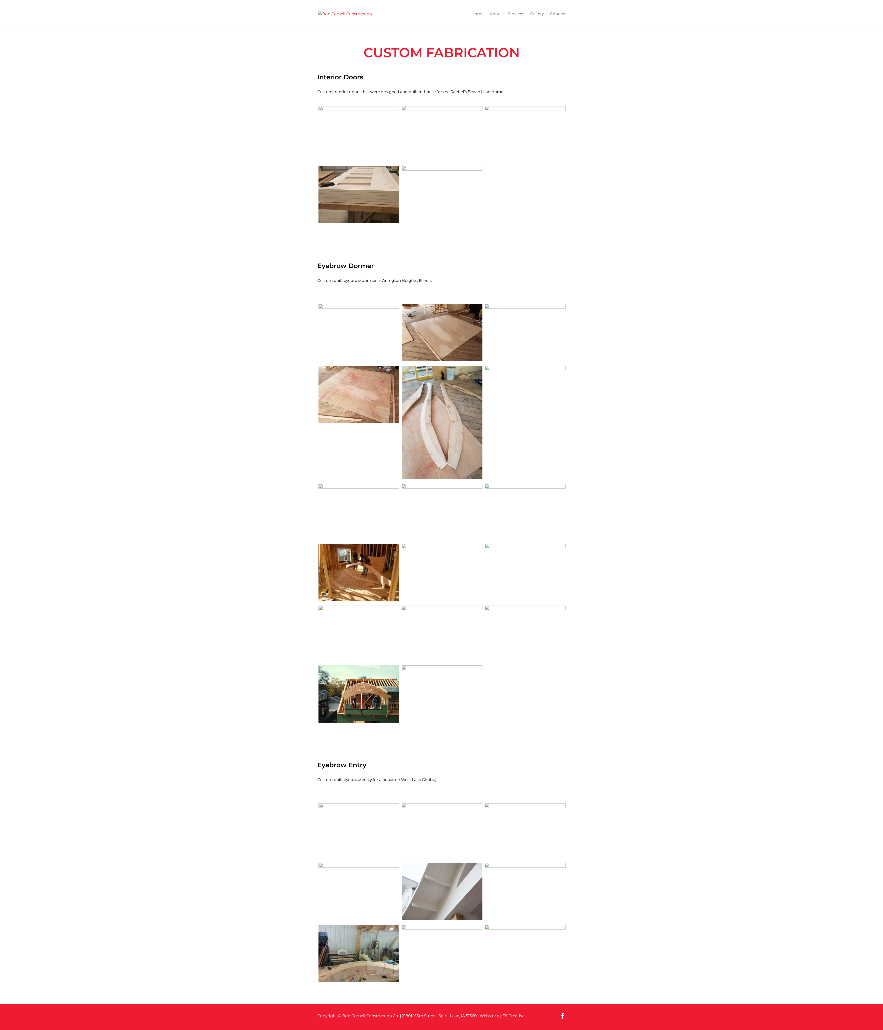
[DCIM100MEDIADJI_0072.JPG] (525, 634)
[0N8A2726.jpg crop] (525, 891)
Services (516, 14)
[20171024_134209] (442, 333)
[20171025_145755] (442, 512)
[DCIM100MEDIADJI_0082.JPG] (442, 694)
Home (477, 14)
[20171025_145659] (358, 512)
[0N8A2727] (358, 891)
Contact (558, 14)
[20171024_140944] (358, 395)
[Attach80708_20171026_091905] (525, 953)
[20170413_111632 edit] (442, 134)
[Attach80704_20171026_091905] (358, 954)
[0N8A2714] (358, 832)
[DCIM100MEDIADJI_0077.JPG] (358, 695)
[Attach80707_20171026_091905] (442, 953)
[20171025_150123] (525, 512)
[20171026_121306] (358, 634)
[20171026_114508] (442, 572)
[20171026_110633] (358, 573)
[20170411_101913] (358, 134)
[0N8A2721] (525, 832)
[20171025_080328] (442, 423)
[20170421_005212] (358, 195)
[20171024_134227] (525, 332)
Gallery (537, 14)
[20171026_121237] (525, 572)
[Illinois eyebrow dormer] (358, 332)
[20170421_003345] (525, 134)
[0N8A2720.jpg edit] (442, 892)
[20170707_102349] (442, 194)
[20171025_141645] (525, 394)
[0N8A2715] (442, 832)
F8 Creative (513, 1015)
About (496, 14)
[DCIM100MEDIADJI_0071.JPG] (442, 634)
